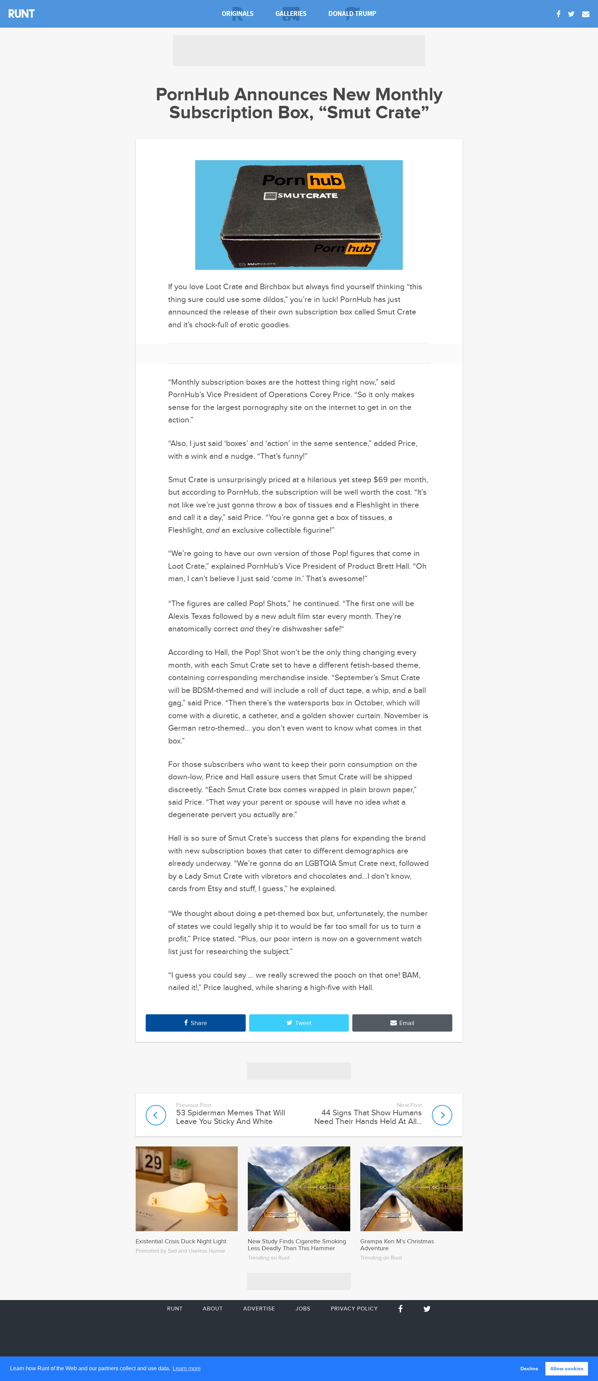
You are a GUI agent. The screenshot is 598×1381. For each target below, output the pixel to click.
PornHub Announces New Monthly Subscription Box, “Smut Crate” (299, 104)
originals (238, 13)
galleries (291, 13)
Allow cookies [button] (566, 1368)
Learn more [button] (187, 1368)
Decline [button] (529, 1368)
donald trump (352, 13)
